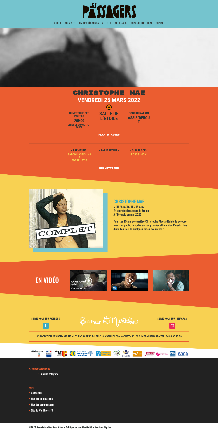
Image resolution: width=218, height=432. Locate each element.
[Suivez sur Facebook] (46, 326)
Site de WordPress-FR (42, 410)
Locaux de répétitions (141, 23)
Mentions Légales (102, 427)
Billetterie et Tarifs (116, 23)
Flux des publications (42, 399)
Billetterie (109, 168)
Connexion (36, 393)
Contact (160, 23)
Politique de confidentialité (79, 427)
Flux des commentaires (42, 404)
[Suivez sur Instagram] (172, 326)
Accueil (57, 23)
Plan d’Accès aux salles (91, 23)
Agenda (68, 23)
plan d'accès (109, 135)
